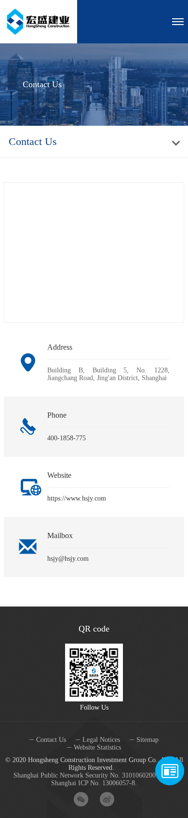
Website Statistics (97, 747)
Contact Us (51, 739)
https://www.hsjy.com (76, 498)
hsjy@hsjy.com (68, 558)
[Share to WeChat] (81, 799)
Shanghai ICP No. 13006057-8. (94, 783)
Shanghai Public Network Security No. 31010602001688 (91, 775)
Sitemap (147, 739)
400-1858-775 (66, 438)
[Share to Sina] (107, 799)
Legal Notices (101, 739)
